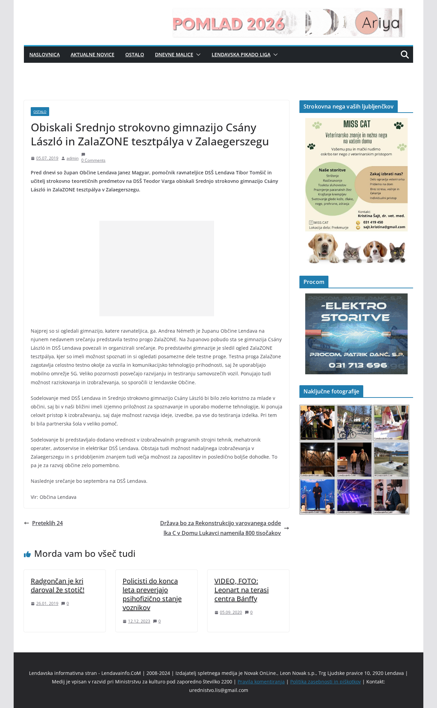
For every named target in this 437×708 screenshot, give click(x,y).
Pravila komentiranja (261, 681)
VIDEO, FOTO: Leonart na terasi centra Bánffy (241, 589)
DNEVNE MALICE (174, 54)
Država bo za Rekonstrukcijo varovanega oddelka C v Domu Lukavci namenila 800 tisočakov (220, 528)
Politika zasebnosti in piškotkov (325, 681)
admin (73, 158)
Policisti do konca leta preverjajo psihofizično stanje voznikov (152, 594)
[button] (197, 54)
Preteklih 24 (47, 523)
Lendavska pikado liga (241, 54)
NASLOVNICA (44, 54)
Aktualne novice (92, 54)
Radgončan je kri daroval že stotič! (57, 585)
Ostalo (134, 54)
